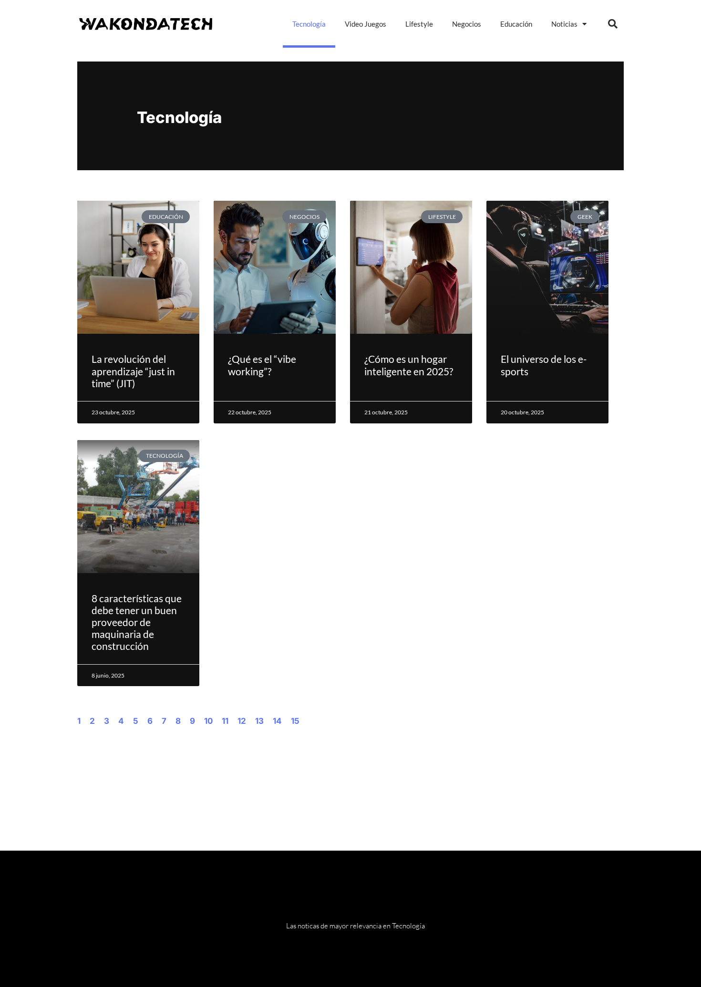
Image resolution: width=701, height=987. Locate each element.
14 (277, 721)
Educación (516, 24)
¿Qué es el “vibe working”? (262, 365)
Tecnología (309, 24)
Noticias (564, 24)
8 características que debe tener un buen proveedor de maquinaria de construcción (137, 622)
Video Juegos (365, 24)
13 (259, 721)
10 (208, 721)
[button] (612, 23)
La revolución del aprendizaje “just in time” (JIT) (133, 371)
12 (241, 721)
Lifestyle (419, 24)
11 (225, 721)
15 (295, 721)
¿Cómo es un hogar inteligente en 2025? (408, 365)
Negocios (466, 24)
